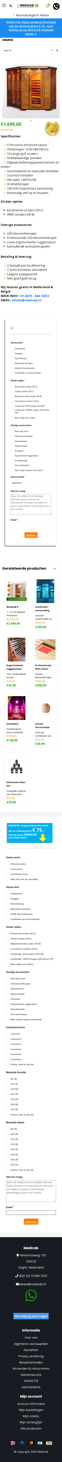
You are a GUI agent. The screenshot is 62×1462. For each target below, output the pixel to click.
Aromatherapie (21, 460)
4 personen (16, 1049)
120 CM (14, 1089)
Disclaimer (31, 1350)
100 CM (14, 1134)
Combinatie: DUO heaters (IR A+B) (30, 406)
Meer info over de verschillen (24, 879)
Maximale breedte (16, 1072)
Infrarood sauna (18, 864)
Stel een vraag (18, 491)
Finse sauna (16, 869)
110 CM (14, 1084)
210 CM (14, 1109)
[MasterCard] (31, 1443)
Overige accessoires (21, 425)
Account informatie (31, 1404)
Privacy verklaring (31, 1356)
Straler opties (17, 380)
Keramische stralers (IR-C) (26, 386)
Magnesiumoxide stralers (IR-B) (28, 396)
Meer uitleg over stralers (25, 418)
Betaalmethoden (31, 1362)
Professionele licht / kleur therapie (43, 669)
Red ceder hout (21, 431)
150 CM (14, 1099)
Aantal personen (15, 1027)
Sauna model (17, 477)
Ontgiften (19, 353)
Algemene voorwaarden (31, 1344)
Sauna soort (13, 857)
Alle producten (31, 1428)
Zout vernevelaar (22, 465)
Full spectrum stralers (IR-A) (27, 401)
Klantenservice (31, 1375)
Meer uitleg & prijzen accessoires (29, 470)
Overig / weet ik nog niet (22, 1064)
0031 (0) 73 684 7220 (32, 1276)
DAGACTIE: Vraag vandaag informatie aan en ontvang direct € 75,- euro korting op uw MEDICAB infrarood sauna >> (31, 28)
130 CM (14, 1094)
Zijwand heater (21, 446)
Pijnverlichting (20, 358)
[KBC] (22, 1443)
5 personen (16, 1054)
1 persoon (15, 1034)
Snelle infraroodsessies (25, 368)
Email (14, 520)
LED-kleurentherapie (24, 436)
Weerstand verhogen (24, 363)
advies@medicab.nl (27, 300)
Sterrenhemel (20, 441)
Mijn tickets (31, 1416)
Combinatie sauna (19, 874)
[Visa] (49, 1443)
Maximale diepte (15, 1122)
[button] (31, 120)
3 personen (16, 1044)
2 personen (16, 1039)
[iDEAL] (13, 1443)
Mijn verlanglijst (31, 1422)
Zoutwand (19, 451)
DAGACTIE (31, 1381)
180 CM (14, 1104)
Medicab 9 (12, 606)
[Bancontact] (40, 1443)
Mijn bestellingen (31, 1410)
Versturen (31, 535)
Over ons (31, 1337)
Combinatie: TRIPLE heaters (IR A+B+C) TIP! (32, 411)
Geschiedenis (31, 1387)
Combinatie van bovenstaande (28, 373)
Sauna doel (16, 342)
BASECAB (7, 50)
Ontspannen (20, 349)
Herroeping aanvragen (31, 1316)
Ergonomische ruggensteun (27, 456)
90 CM (14, 1079)
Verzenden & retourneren (31, 1368)
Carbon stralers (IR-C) (24, 391)
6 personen (16, 1059)
